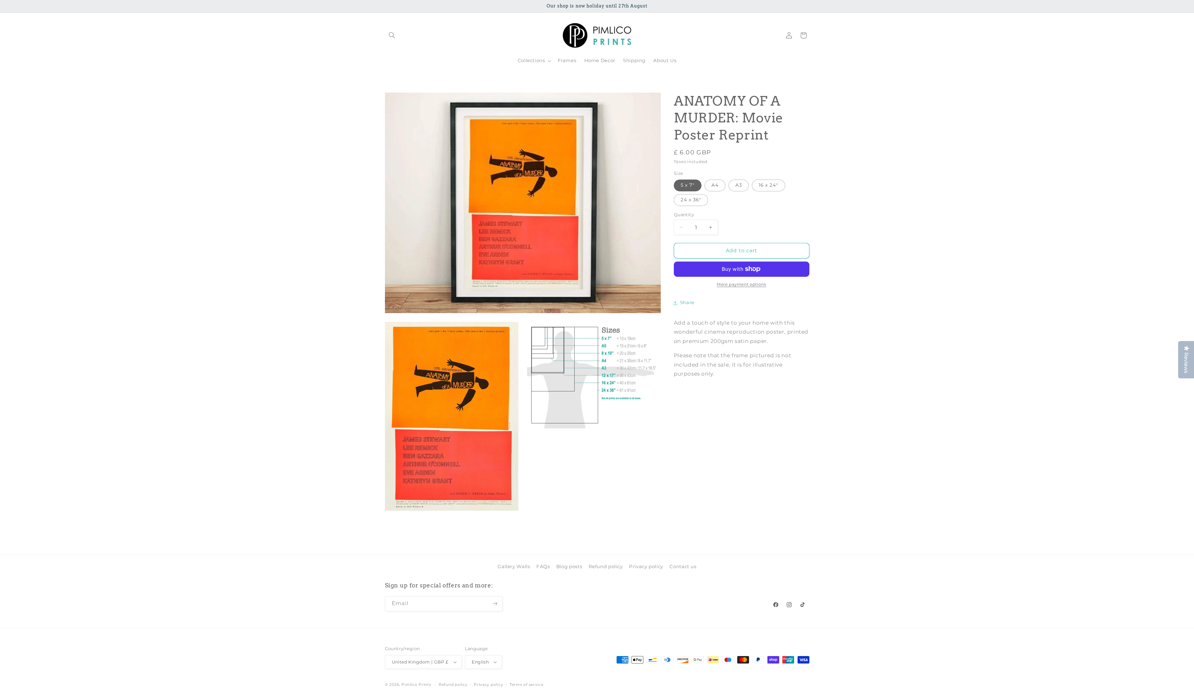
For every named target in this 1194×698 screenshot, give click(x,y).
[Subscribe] (495, 603)
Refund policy (606, 566)
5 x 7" (688, 185)
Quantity (684, 214)
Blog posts (569, 566)
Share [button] (687, 302)
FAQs (543, 566)
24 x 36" (691, 200)
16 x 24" (768, 185)
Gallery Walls (513, 566)
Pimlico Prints (416, 684)
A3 (738, 185)
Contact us (682, 566)
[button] (392, 35)
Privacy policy (646, 566)
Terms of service (527, 684)
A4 (715, 185)
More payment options (741, 284)
